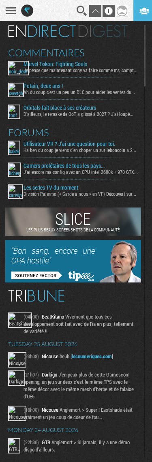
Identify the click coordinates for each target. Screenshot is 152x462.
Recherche (82, 11)
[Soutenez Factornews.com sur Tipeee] (73, 280)
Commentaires (46, 53)
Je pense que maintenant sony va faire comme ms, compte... (81, 70)
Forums (28, 132)
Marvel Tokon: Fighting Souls (55, 64)
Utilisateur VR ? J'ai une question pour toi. (69, 144)
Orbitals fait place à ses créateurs (60, 108)
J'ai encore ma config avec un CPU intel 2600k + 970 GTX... (81, 172)
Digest (103, 31)
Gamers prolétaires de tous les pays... (64, 166)
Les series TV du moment (51, 187)
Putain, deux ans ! (43, 86)
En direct (42, 31)
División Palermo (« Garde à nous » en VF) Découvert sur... (80, 194)
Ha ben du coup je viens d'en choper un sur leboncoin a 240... (81, 150)
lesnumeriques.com (92, 356)
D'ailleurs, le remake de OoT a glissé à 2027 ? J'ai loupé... (78, 114)
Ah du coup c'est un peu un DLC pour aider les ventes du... (79, 92)
